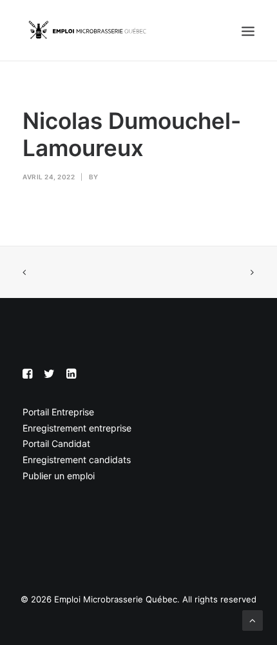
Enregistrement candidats (77, 459)
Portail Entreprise (58, 411)
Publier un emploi (59, 475)
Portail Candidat (56, 443)
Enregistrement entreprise (77, 427)
